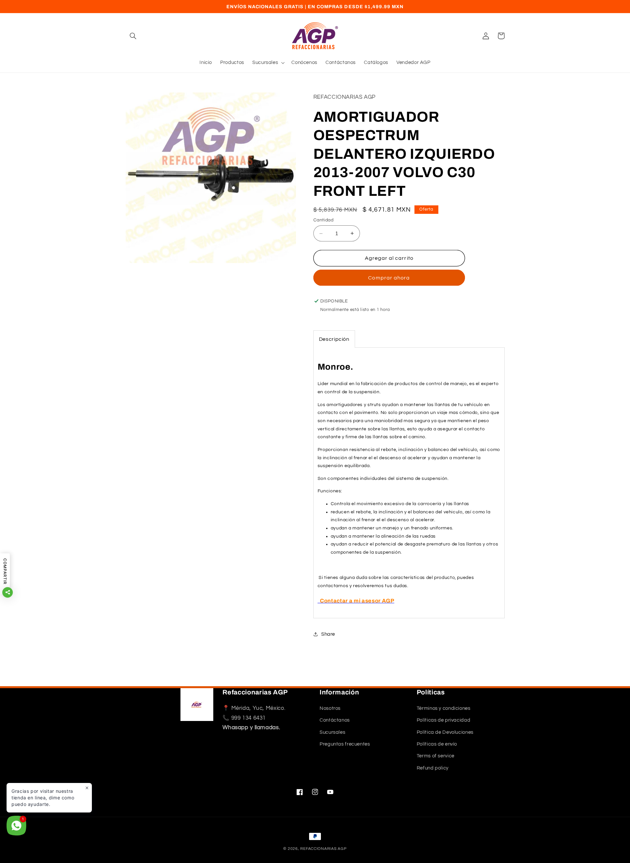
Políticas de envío (437, 744)
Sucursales (332, 732)
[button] (133, 35)
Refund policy (433, 768)
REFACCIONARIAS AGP (323, 849)
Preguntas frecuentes (345, 744)
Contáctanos (335, 720)
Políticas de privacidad (444, 720)
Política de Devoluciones (445, 732)
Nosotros (330, 708)
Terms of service (435, 755)
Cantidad (323, 220)
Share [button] (328, 634)
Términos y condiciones (444, 708)
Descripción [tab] (334, 339)
